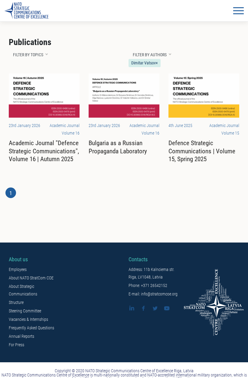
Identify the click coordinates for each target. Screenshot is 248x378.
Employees (18, 269)
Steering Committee (25, 310)
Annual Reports (21, 336)
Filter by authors (150, 54)
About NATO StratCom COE (31, 277)
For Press (16, 344)
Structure (16, 302)
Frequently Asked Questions (31, 327)
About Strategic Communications (23, 290)
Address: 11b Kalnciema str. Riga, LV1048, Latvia (151, 273)
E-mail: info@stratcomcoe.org (153, 294)
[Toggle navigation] (238, 10)
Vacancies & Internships (28, 319)
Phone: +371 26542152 (148, 285)
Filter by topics (28, 54)
